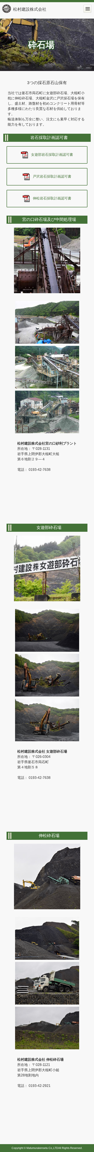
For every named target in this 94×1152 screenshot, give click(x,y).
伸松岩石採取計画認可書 (52, 198)
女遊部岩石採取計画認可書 (52, 155)
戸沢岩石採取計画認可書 (52, 176)
